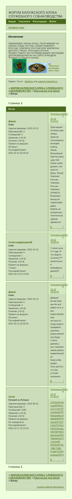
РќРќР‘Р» (59, 419)
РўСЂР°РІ (60, 422)
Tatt (52, 438)
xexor (11, 396)
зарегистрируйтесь (47, 81)
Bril (51, 415)
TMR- (53, 448)
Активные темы (16, 27)
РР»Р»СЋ (60, 405)
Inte (56, 438)
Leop (52, 405)
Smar (62, 428)
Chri (52, 425)
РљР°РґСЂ (63, 438)
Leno (52, 412)
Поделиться (56, 114)
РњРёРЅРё (61, 435)
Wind (52, 419)
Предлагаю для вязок (47, 91)
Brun (60, 415)
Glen (57, 412)
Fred (52, 451)
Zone (52, 422)
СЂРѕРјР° (55, 442)
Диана (12, 121)
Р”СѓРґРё (60, 451)
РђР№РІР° (55, 445)
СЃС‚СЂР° (55, 409)
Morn (52, 435)
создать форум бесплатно (50, 487)
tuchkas (54, 455)
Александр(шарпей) (20, 242)
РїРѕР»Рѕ (55, 428)
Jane (55, 415)
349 (62, 402)
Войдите (29, 81)
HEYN (53, 432)
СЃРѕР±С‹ (59, 425)
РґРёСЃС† (61, 432)
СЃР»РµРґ (55, 402)
